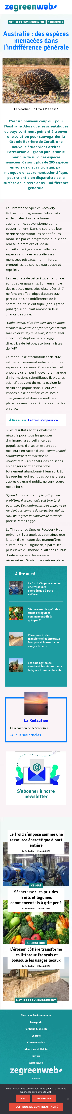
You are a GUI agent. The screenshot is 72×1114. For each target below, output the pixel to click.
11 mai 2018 (41, 109)
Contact (36, 1078)
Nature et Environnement (27, 22)
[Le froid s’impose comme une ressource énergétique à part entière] (16, 588)
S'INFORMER (55, 22)
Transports (36, 1022)
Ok (23, 1098)
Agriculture (36, 1062)
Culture (36, 1056)
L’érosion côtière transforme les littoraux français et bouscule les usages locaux (44, 640)
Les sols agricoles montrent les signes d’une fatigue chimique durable (45, 666)
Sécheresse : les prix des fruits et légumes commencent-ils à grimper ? (44, 614)
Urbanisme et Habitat (36, 1049)
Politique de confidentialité (36, 1106)
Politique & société (36, 1029)
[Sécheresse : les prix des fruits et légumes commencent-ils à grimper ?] (16, 613)
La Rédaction (22, 109)
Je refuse (44, 1098)
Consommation (36, 1042)
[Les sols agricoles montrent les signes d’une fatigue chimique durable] (16, 665)
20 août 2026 (43, 908)
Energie (36, 1035)
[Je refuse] (67, 1099)
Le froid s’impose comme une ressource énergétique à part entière (44, 589)
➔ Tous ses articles (25, 735)
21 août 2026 (43, 851)
